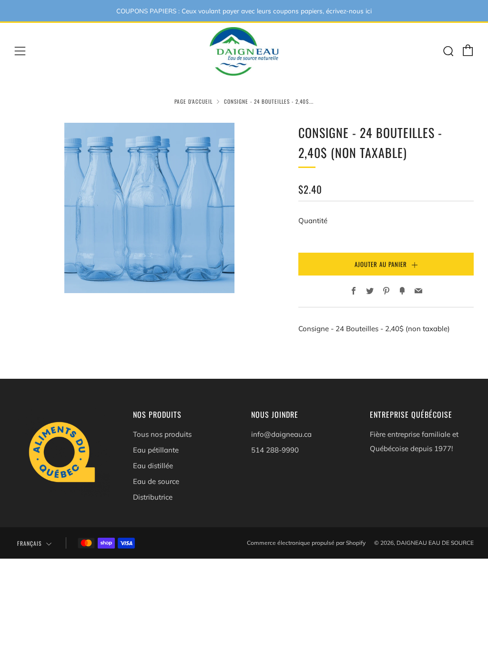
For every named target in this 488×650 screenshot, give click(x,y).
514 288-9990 (275, 449)
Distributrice (153, 497)
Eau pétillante (156, 449)
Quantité (312, 220)
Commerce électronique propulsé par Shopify (306, 542)
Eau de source (156, 481)
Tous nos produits (162, 434)
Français (29, 543)
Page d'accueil (193, 101)
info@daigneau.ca (281, 434)
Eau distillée (153, 465)
